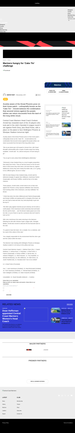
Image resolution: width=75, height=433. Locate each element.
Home (4, 60)
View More (70, 304)
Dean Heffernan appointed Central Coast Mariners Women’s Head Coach (53, 114)
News (9, 60)
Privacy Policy (15, 288)
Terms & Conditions (68, 422)
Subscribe (8, 294)
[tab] (52, 91)
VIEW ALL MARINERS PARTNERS (37, 381)
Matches (4, 407)
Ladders (4, 410)
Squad (3, 413)
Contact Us (19, 413)
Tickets (18, 404)
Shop (18, 407)
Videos (3, 404)
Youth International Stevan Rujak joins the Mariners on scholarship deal (52, 134)
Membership (20, 401)
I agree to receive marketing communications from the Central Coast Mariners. (21, 290)
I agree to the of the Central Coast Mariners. (19, 288)
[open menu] (1, 19)
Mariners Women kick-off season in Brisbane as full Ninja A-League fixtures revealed (53, 126)
